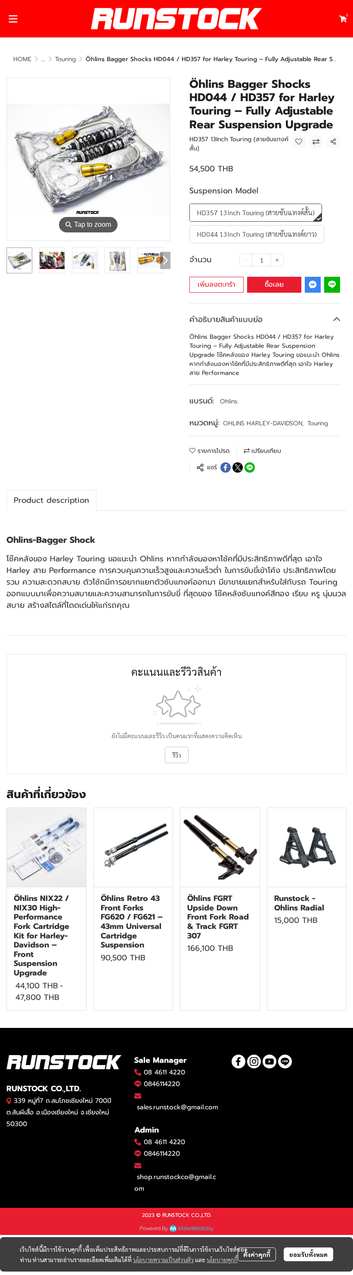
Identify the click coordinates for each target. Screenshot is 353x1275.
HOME (22, 59)
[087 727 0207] (137, 1142)
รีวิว (176, 755)
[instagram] (254, 1061)
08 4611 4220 (164, 1072)
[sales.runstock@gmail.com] (137, 1096)
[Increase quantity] (277, 260)
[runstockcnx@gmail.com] (137, 1166)
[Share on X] (237, 467)
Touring (65, 59)
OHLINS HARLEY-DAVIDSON (263, 423)
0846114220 (162, 1084)
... (43, 59)
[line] (285, 1061)
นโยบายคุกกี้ (222, 1259)
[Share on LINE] (250, 467)
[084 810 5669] (137, 1072)
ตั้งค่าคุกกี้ (256, 1254)
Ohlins (229, 401)
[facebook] (238, 1061)
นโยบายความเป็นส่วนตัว (163, 1259)
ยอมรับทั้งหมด (308, 1254)
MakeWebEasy (196, 1228)
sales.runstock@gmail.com (177, 1107)
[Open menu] (13, 19)
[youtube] (269, 1061)
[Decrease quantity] (246, 260)
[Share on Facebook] (225, 467)
